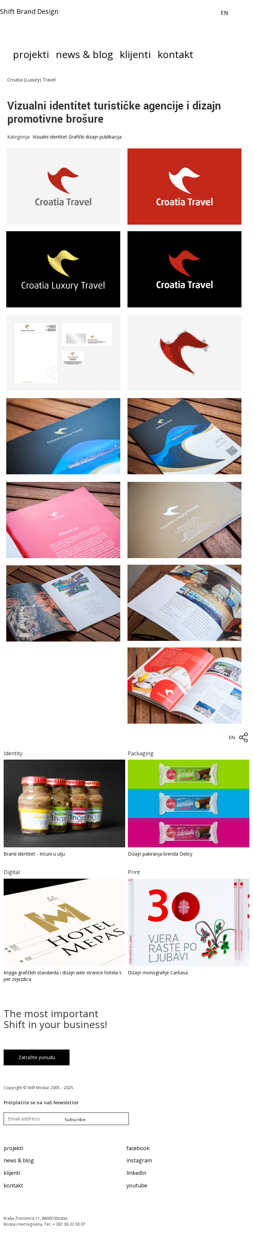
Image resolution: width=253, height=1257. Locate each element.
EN (224, 12)
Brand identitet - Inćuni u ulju (34, 854)
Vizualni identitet (50, 137)
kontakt (13, 1185)
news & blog (19, 1160)
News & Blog (84, 56)
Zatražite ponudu (36, 1057)
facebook (138, 1148)
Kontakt (175, 56)
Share (243, 737)
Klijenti (135, 56)
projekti (13, 1148)
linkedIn (136, 1173)
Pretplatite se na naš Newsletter (41, 1102)
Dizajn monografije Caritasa (158, 972)
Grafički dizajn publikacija (95, 137)
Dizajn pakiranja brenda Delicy (160, 854)
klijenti (12, 1173)
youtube (136, 1185)
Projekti (31, 56)
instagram (139, 1160)
